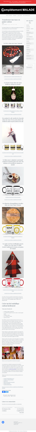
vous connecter (8, 404)
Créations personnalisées (29, 32)
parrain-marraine (28, 49)
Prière (27, 53)
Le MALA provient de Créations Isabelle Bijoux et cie (13, 76)
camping (28, 28)
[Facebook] (3, 392)
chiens (27, 30)
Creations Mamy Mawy (8, 384)
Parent (27, 47)
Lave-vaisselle (29, 36)
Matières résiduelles (28, 43)
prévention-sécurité (28, 56)
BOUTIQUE (20, 15)
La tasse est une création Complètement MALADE (12, 78)
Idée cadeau (4, 24)
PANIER (14, 15)
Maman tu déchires (7, 383)
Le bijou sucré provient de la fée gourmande (12, 197)
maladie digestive (28, 39)
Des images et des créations (7, 409)
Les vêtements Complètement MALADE (19, 410)
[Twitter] (6, 392)
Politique (28, 51)
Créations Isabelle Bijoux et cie (9, 378)
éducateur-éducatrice (28, 58)
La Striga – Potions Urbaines (8, 379)
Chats (32, 28)
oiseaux (28, 45)
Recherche (29, 67)
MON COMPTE (9, 15)
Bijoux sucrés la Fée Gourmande (9, 382)
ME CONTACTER (26, 15)
